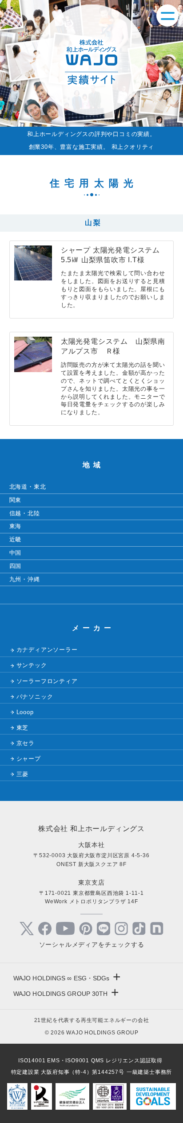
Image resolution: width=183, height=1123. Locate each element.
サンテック (31, 665)
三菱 (22, 774)
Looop (25, 712)
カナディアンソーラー (47, 649)
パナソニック (34, 696)
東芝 (22, 727)
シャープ (28, 758)
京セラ (25, 743)
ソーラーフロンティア (47, 681)
